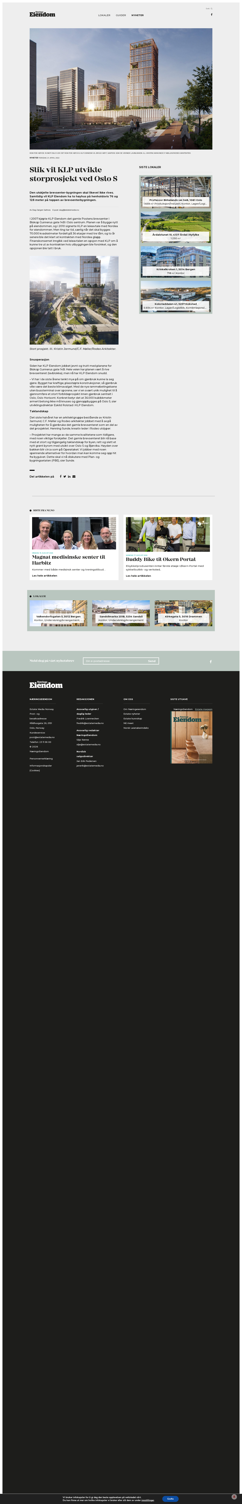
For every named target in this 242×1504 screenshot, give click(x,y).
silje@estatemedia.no (89, 744)
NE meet (128, 723)
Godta (170, 1498)
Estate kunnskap (132, 718)
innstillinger (147, 1500)
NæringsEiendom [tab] (183, 709)
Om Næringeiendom (134, 709)
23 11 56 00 (45, 742)
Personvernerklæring (41, 758)
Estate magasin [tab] (203, 709)
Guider (121, 15)
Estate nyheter (131, 713)
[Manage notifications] (234, 1496)
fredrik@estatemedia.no (90, 723)
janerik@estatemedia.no (90, 765)
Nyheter (138, 15)
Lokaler (104, 15)
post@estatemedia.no (42, 737)
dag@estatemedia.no (69, 210)
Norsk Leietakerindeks (136, 728)
